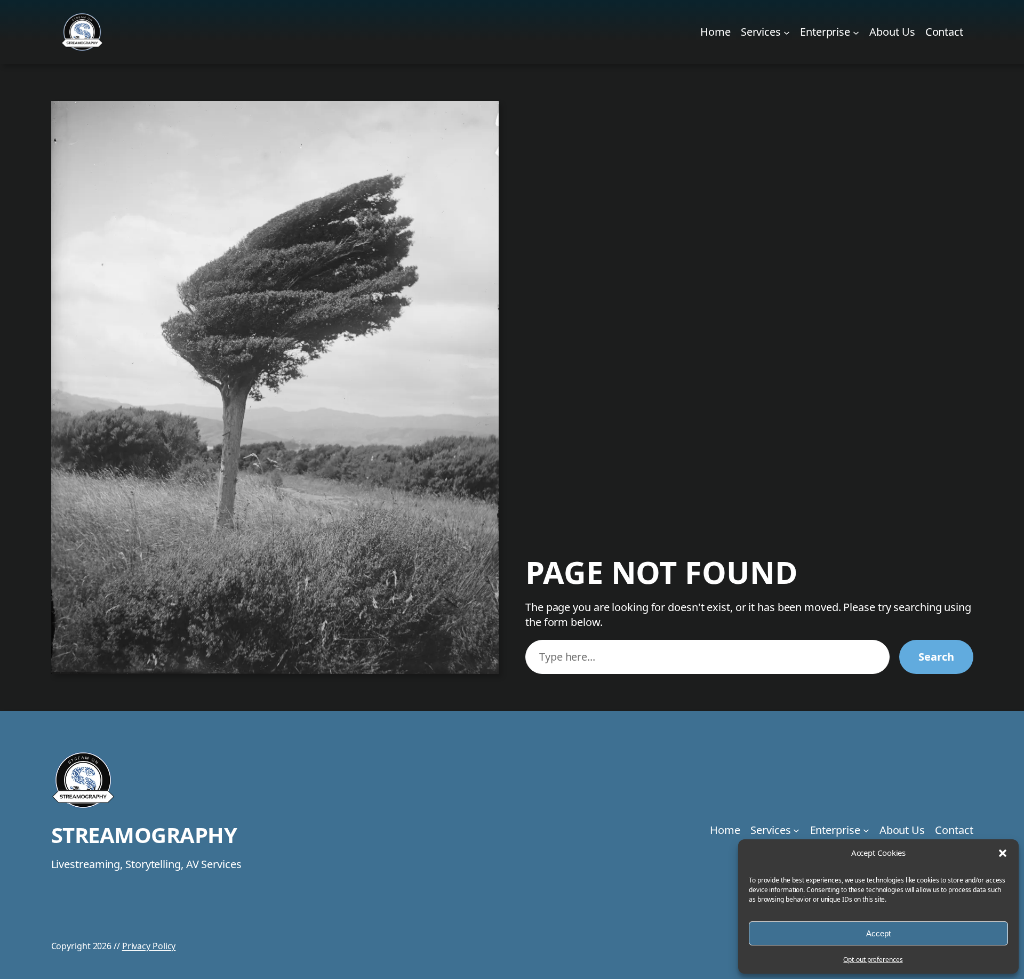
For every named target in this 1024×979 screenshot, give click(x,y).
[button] (1002, 853)
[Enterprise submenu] (856, 32)
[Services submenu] (786, 32)
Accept (878, 933)
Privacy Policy (149, 946)
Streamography (144, 834)
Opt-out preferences (872, 959)
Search (936, 656)
